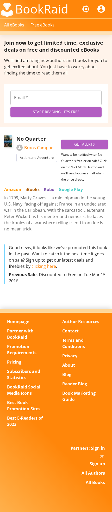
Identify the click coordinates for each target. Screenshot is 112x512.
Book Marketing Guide (79, 396)
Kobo (49, 189)
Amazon (12, 189)
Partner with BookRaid (20, 334)
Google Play (71, 189)
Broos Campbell (39, 148)
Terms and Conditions (73, 343)
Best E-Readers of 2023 (25, 421)
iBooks (33, 189)
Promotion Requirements (21, 350)
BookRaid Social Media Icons (23, 390)
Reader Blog (74, 384)
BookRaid (41, 9)
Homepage (18, 321)
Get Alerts (84, 144)
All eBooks (14, 25)
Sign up (97, 464)
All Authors (93, 473)
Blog (66, 374)
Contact (70, 331)
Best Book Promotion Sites (23, 406)
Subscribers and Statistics (23, 374)
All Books (95, 482)
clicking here (44, 266)
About (68, 365)
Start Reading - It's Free (56, 111)
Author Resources (80, 321)
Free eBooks (42, 25)
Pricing (14, 362)
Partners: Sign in (88, 448)
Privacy (69, 356)
